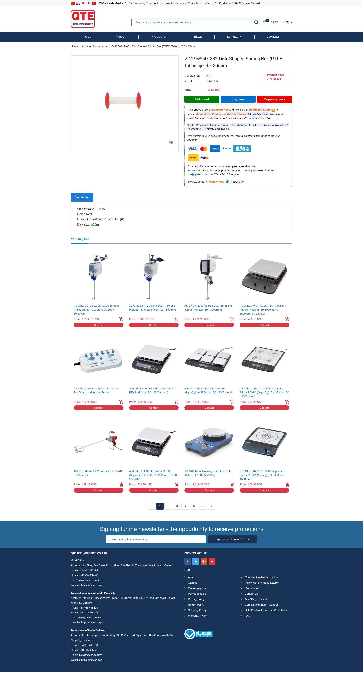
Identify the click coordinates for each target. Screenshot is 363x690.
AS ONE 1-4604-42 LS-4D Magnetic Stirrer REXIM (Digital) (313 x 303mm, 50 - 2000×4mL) (264, 392)
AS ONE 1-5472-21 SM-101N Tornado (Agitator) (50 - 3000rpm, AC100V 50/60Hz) (96, 309)
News (198, 36)
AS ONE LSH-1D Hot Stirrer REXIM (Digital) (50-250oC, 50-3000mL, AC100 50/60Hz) (153, 475)
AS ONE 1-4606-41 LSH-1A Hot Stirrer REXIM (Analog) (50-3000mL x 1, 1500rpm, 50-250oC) (263, 309)
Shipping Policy (197, 610)
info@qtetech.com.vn (90, 580)
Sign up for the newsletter (231, 539)
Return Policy (196, 604)
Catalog (192, 582)
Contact (273, 36)
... (203, 505)
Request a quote (274, 99)
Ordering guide (197, 588)
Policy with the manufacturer (262, 582)
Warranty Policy (197, 615)
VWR (209, 75)
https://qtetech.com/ (92, 585)
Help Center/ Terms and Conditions (266, 610)
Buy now (238, 99)
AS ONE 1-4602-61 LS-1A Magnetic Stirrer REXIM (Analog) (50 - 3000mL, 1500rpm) (262, 475)
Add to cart (202, 99)
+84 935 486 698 (88, 570)
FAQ (247, 615)
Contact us (251, 593)
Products (158, 36)
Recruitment (252, 588)
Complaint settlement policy (261, 577)
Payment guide (197, 593)
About (121, 36)
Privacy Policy (196, 599)
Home (87, 36)
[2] (211, 506)
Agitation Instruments (94, 46)
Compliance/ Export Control (261, 604)
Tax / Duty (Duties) (256, 599)
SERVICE (232, 36)
